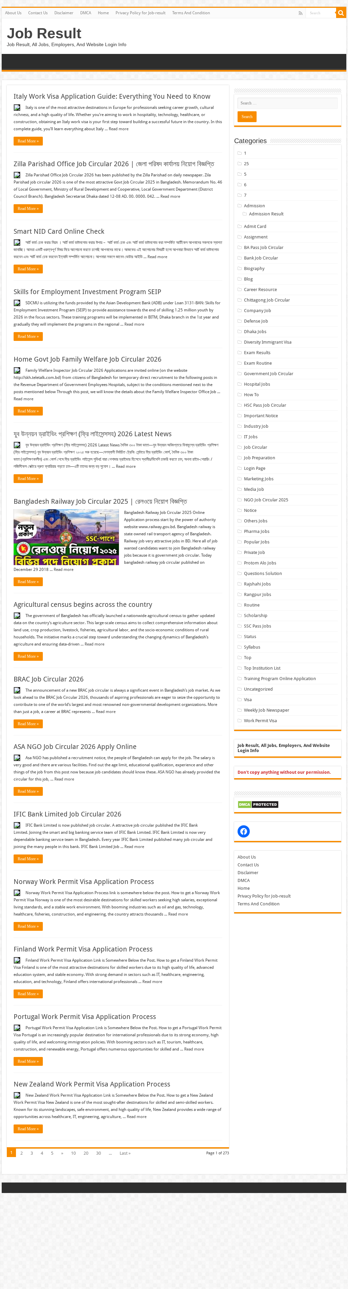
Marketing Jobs (259, 478)
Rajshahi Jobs (257, 583)
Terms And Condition (191, 13)
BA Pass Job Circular (263, 247)
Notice (250, 510)
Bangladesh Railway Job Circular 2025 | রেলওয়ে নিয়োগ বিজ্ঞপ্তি (100, 501)
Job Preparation (259, 457)
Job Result (44, 33)
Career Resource (260, 289)
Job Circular (255, 447)
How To (251, 394)
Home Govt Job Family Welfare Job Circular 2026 (87, 359)
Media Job (254, 489)
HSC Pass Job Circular (265, 405)
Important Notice (261, 415)
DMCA (85, 13)
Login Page (254, 468)
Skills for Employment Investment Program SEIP (87, 292)
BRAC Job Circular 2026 (49, 679)
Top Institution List (262, 668)
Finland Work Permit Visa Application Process (83, 949)
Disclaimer (63, 13)
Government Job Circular (268, 373)
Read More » (28, 141)
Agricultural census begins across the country (83, 604)
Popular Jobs (256, 541)
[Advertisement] (174, 1240)
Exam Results (257, 352)
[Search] (341, 13)
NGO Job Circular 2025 (266, 499)
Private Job (254, 552)
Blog (248, 279)
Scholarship (255, 615)
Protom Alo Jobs (260, 562)
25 (246, 163)
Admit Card (255, 226)
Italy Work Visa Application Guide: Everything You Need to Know (112, 96)
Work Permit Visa (260, 720)
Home (103, 13)
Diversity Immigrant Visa (268, 342)
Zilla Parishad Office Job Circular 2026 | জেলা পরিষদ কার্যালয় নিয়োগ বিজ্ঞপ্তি (114, 164)
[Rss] (300, 13)
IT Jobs (251, 436)
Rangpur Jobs (257, 594)
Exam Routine (258, 363)
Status (250, 636)
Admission (254, 205)
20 (86, 1153)
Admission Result (266, 213)
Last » (125, 1153)
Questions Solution (263, 573)
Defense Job (256, 321)
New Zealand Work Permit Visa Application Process (92, 1084)
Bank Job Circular (261, 258)
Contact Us (38, 13)
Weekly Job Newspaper (266, 710)
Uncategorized (258, 689)
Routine (252, 605)
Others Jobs (255, 520)
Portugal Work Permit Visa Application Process (85, 1017)
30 (98, 1153)
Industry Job (256, 426)
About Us (13, 13)
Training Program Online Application (280, 678)
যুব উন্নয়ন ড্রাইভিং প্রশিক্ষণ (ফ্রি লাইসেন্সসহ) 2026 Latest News (93, 434)
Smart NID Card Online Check (59, 231)
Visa (248, 699)
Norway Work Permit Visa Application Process (84, 882)
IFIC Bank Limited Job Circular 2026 (67, 814)
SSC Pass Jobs (257, 626)
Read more (118, 129)
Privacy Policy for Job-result (141, 13)
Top (247, 657)
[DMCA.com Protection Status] (258, 804)
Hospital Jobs (257, 384)
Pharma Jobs (256, 531)
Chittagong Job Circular (267, 300)
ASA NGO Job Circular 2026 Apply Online (75, 747)
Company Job (257, 310)
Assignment (255, 236)
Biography (254, 268)
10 (73, 1153)
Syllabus (252, 647)
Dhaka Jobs (255, 331)
